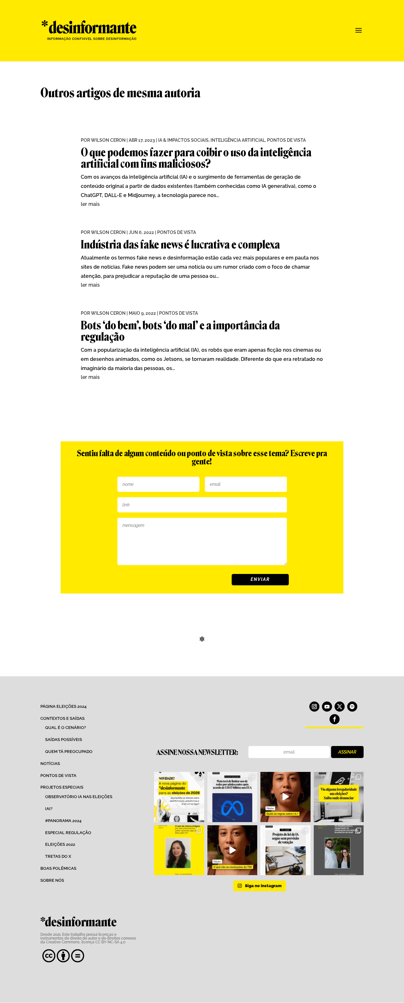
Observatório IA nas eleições (78, 796)
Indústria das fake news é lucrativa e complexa (180, 244)
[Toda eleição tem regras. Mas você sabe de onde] (232, 850)
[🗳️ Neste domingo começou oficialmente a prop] (339, 850)
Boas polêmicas (58, 868)
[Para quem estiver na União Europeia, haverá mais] (179, 850)
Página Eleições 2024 (63, 706)
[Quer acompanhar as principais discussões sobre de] (179, 797)
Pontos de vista (58, 775)
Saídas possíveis (63, 739)
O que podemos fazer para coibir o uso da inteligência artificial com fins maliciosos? (196, 158)
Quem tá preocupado (68, 751)
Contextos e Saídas (62, 718)
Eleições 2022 (60, 844)
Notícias (50, 763)
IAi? (48, 808)
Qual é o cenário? (65, 727)
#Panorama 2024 (63, 820)
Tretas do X (58, 856)
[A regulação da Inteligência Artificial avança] (285, 850)
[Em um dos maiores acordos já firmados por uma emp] (232, 797)
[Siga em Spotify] (352, 707)
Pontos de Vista (286, 140)
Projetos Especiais (61, 787)
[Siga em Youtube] (327, 707)
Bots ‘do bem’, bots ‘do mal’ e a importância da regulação (180, 331)
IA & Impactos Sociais (183, 140)
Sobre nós (52, 880)
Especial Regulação (68, 832)
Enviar (260, 579)
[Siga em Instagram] (314, 707)
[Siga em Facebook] (335, 719)
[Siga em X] (340, 707)
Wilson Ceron (108, 140)
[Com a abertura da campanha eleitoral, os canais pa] (339, 797)
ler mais (90, 204)
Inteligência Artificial (238, 140)
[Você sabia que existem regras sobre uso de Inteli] (285, 797)
